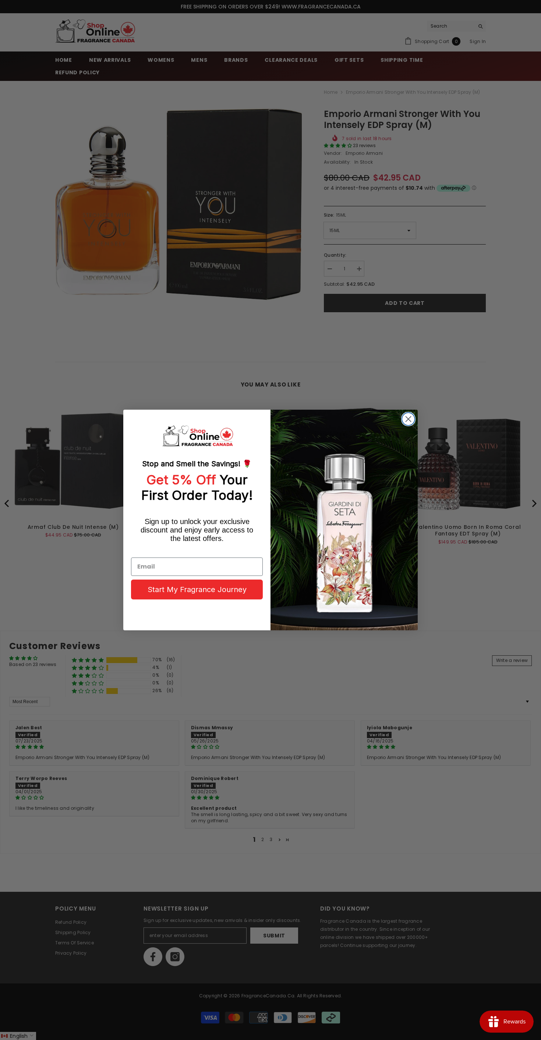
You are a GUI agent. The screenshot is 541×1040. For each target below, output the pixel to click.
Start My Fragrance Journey (197, 589)
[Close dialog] (408, 419)
